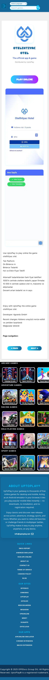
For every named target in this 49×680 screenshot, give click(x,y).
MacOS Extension (24, 645)
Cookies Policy (24, 574)
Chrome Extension (24, 641)
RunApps (24, 622)
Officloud (24, 626)
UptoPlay (24, 597)
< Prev (14, 348)
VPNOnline (24, 614)
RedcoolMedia (24, 605)
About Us (24, 561)
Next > (34, 348)
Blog (24, 578)
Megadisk (24, 609)
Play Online (24, 79)
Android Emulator (24, 553)
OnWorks (24, 592)
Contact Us (24, 565)
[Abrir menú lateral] (3, 6)
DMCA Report (24, 548)
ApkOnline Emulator (24, 637)
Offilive (24, 601)
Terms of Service (24, 570)
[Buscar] (38, 7)
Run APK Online (24, 557)
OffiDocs (25, 588)
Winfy (24, 618)
